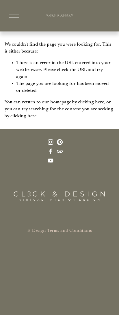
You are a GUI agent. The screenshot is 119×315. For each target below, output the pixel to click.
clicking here (91, 102)
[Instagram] (50, 142)
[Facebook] (50, 151)
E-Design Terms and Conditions (59, 230)
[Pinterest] (60, 142)
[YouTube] (50, 160)
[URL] (60, 151)
